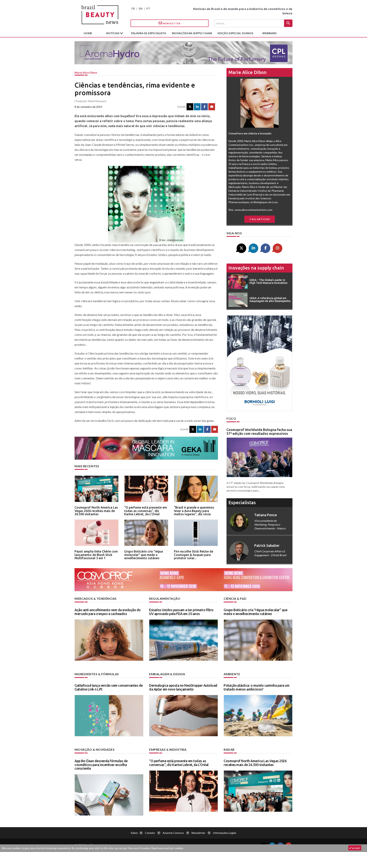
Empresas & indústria (167, 749)
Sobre (134, 832)
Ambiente (232, 674)
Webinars (269, 33)
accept (356, 848)
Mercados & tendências (96, 598)
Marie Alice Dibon (86, 72)
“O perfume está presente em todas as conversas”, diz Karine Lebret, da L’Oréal (145, 511)
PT (148, 8)
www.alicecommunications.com (254, 209)
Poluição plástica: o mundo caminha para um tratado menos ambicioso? (256, 687)
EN (140, 8)
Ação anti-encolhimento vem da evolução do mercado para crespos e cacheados (108, 612)
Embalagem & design (167, 674)
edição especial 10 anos (235, 33)
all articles (260, 219)
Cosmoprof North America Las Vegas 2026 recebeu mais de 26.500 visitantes (96, 511)
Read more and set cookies (167, 848)
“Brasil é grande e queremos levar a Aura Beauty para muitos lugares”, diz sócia (194, 511)
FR (133, 8)
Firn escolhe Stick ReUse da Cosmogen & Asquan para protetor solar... (193, 555)
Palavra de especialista (148, 33)
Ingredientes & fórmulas (97, 674)
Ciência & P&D (235, 598)
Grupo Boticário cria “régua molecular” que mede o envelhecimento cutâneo (143, 555)
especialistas (242, 502)
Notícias (113, 33)
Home (88, 33)
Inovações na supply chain (192, 33)
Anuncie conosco (173, 832)
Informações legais (224, 832)
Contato (150, 832)
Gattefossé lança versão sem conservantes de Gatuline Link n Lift (109, 687)
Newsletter (171, 23)
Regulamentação (164, 598)
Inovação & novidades (94, 749)
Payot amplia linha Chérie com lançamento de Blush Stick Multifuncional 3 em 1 (96, 555)
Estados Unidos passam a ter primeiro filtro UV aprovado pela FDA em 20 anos (181, 612)
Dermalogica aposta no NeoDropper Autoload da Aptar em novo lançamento (183, 687)
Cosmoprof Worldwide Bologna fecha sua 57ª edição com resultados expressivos (259, 431)
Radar (229, 749)
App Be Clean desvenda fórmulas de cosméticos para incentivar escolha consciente (101, 764)
